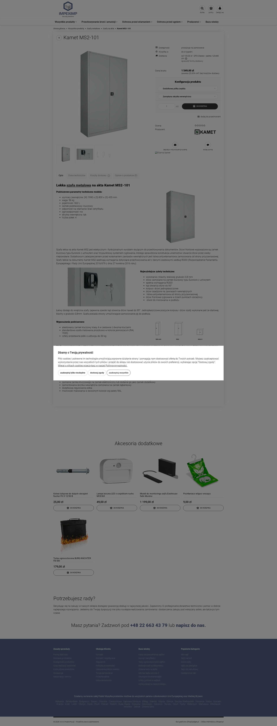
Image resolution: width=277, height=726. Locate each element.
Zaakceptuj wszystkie (118, 373)
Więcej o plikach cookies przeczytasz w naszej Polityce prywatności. (92, 365)
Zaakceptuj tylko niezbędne (72, 373)
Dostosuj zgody (97, 373)
